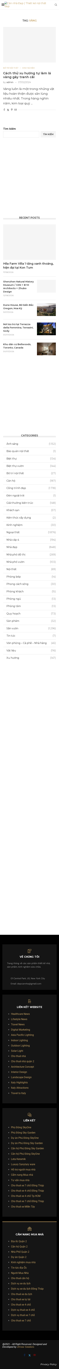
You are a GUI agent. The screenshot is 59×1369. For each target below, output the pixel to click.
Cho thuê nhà (18, 1056)
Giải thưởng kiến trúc (31, 502)
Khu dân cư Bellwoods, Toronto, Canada (17, 346)
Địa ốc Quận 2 (19, 1241)
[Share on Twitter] (8, 110)
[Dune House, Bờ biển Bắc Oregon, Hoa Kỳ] (46, 309)
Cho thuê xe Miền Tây (23, 1206)
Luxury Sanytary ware (23, 1164)
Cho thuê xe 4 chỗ (21, 1304)
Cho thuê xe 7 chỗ (21, 1320)
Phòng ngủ (31, 598)
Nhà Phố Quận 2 (20, 1251)
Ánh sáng (31, 443)
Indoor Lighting (19, 1040)
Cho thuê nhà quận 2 (22, 1061)
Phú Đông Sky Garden (23, 1132)
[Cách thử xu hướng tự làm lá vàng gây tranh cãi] (29, 44)
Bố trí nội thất (31, 473)
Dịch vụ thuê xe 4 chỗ (23, 1309)
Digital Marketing (20, 1029)
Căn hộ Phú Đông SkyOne (25, 1153)
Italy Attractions (19, 1087)
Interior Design (19, 1072)
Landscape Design (21, 1077)
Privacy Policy (48, 1364)
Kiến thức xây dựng (31, 517)
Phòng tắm (31, 606)
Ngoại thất (31, 532)
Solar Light (17, 1050)
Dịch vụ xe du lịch (21, 1283)
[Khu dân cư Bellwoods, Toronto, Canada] (46, 349)
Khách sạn (31, 510)
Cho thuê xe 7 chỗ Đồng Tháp (27, 1185)
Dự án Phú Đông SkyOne (25, 1137)
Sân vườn (31, 628)
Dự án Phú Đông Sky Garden (27, 1143)
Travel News (18, 1024)
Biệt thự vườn (31, 465)
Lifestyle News (19, 1019)
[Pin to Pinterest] (12, 110)
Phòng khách (31, 591)
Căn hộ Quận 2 (19, 1246)
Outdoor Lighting (20, 1045)
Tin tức (31, 635)
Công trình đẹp (31, 488)
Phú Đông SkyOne (21, 1127)
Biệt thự (31, 458)
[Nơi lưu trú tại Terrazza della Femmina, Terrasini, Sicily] (46, 329)
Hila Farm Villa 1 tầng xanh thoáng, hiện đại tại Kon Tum (28, 265)
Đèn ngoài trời (31, 495)
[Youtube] (34, 1355)
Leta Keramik (18, 1159)
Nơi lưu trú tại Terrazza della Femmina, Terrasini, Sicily (18, 327)
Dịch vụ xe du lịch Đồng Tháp (27, 1288)
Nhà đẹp (31, 547)
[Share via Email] (15, 110)
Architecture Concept (22, 1066)
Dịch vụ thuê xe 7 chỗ (23, 1315)
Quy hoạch (31, 613)
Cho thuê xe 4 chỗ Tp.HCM (25, 1195)
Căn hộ (31, 480)
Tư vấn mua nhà (20, 1180)
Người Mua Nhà (20, 1272)
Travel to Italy (18, 1093)
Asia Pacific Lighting (22, 1034)
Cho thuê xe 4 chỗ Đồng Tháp (27, 1190)
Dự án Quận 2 (18, 1257)
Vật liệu (31, 650)
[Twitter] (29, 1355)
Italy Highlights (19, 1082)
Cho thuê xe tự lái (20, 1299)
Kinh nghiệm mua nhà (23, 1262)
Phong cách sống (31, 584)
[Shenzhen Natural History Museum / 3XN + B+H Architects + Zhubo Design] (46, 286)
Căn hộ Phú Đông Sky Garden (27, 1148)
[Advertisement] (29, 177)
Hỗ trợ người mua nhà (23, 1169)
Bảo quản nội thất (31, 451)
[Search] (55, 4)
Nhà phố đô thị (31, 554)
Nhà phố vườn (31, 561)
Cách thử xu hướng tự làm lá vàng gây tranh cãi (27, 75)
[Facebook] (24, 1355)
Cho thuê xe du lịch (21, 1294)
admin (9, 82)
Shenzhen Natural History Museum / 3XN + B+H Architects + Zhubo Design (18, 286)
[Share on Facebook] (4, 110)
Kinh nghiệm (31, 525)
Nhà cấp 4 (31, 539)
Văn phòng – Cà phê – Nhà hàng (31, 643)
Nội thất (31, 569)
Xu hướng (31, 657)
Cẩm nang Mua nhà (22, 1174)
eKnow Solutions (25, 1346)
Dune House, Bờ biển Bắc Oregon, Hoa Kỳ (18, 306)
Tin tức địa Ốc (19, 1267)
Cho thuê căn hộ (20, 1278)
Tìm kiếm (9, 128)
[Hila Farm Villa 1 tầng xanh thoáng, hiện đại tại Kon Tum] (29, 242)
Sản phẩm (31, 620)
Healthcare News (20, 1013)
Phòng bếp (31, 576)
